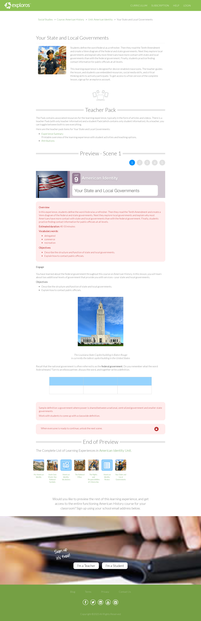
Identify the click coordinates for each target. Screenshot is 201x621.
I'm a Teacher (86, 566)
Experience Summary (52, 133)
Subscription (160, 5)
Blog (72, 591)
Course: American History (70, 19)
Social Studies (45, 19)
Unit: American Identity (100, 19)
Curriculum (138, 5)
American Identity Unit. (115, 450)
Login (187, 5)
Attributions (48, 140)
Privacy (105, 591)
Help (176, 5)
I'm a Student (115, 566)
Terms (88, 591)
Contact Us (125, 591)
